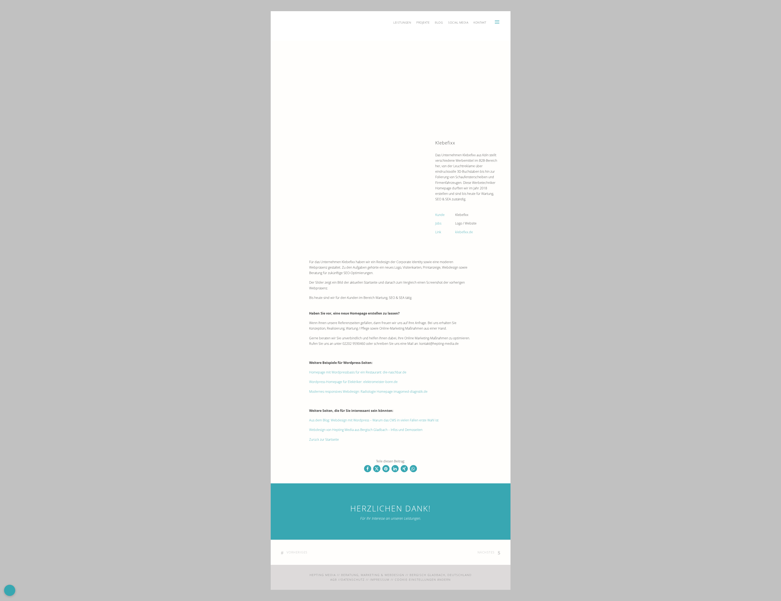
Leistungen (402, 22)
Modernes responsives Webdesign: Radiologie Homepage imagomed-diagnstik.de (368, 391)
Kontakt (479, 22)
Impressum (379, 579)
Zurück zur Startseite (324, 439)
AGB (333, 579)
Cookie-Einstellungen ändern (423, 579)
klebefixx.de (464, 232)
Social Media (458, 22)
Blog (439, 22)
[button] (367, 468)
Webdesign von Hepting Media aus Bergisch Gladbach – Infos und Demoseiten (365, 429)
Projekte (423, 22)
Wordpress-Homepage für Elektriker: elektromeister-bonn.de (353, 382)
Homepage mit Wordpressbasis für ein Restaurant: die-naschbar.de (357, 372)
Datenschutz (353, 579)
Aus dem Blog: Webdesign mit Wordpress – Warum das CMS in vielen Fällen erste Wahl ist (373, 420)
